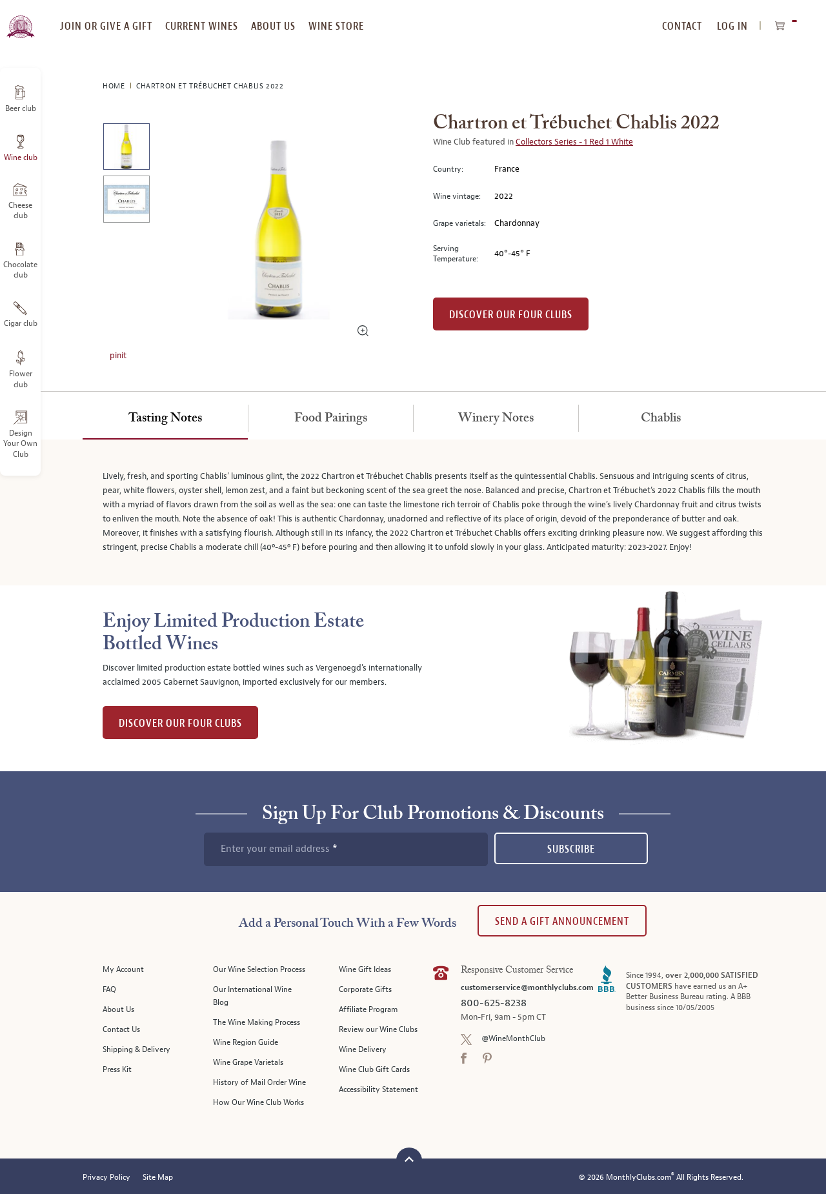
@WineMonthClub (513, 1039)
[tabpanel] (413, 512)
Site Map (158, 1177)
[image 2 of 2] (126, 201)
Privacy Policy (106, 1177)
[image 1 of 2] (126, 149)
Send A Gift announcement (562, 921)
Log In (732, 26)
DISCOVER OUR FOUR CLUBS (180, 723)
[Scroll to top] (409, 1159)
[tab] (165, 419)
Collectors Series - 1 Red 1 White (574, 142)
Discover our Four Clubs (510, 314)
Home (115, 86)
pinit (118, 355)
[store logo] (20, 19)
